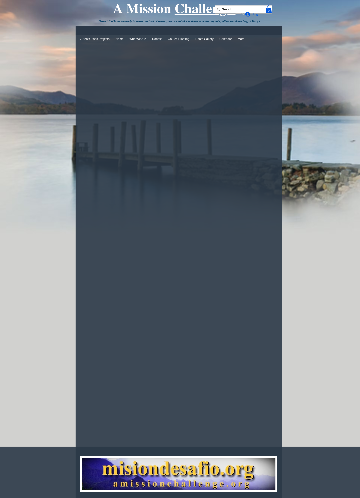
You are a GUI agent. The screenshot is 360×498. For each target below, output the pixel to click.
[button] (269, 9)
